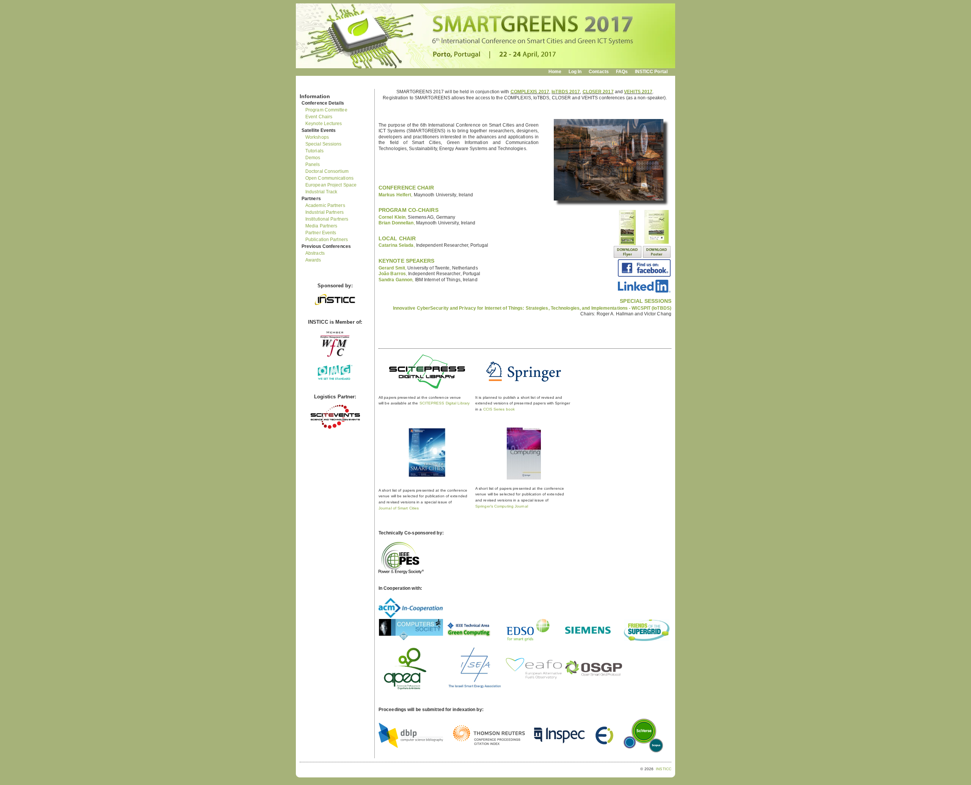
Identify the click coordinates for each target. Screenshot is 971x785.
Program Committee (326, 110)
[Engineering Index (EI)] (604, 743)
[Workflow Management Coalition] (335, 356)
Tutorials (314, 151)
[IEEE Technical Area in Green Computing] (469, 636)
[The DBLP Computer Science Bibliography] (411, 746)
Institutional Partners (326, 219)
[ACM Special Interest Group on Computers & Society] (411, 639)
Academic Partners (325, 205)
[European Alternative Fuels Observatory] (533, 678)
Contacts (599, 71)
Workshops (317, 137)
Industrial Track (321, 191)
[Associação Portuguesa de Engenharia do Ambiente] (405, 693)
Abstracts (315, 253)
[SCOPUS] (643, 751)
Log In (575, 71)
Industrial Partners (324, 212)
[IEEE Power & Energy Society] (401, 572)
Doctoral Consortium (327, 171)
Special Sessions (323, 144)
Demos (313, 157)
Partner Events (320, 232)
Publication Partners (326, 239)
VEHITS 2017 (638, 91)
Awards (313, 260)
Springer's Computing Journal (501, 506)
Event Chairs (318, 116)
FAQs (622, 71)
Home (554, 71)
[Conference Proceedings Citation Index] (488, 745)
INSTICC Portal (651, 71)
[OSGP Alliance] (593, 674)
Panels (312, 164)
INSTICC (663, 769)
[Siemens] (588, 632)
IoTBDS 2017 (565, 91)
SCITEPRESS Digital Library (445, 403)
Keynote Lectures (323, 123)
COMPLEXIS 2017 (530, 91)
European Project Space (331, 185)
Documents (308, 86)
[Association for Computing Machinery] (411, 616)
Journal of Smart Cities (399, 508)
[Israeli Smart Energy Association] (474, 688)
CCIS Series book (499, 409)
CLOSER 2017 (598, 91)
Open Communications (329, 178)
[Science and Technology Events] (335, 427)
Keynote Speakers (407, 261)
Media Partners (321, 226)
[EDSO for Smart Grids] (528, 640)
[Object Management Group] (335, 378)
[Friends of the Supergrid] (646, 639)
